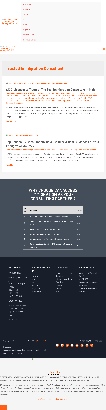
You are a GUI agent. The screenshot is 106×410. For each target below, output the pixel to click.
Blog (57, 291)
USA (33, 279)
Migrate (26, 9)
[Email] (87, 345)
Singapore (36, 289)
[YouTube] (77, 345)
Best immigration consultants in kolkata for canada (30, 98)
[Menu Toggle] (97, 4)
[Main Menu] (103, 49)
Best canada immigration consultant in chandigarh (70, 93)
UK (33, 282)
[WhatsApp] (82, 345)
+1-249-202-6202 (85, 279)
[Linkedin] (62, 345)
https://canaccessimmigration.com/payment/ (53, 399)
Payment (26, 30)
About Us (27, 4)
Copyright (59, 282)
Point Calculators (30, 40)
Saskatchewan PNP (53, 100)
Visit (25, 19)
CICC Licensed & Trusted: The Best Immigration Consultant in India (51, 89)
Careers (59, 285)
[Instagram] (72, 345)
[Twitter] (91, 345)
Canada (35, 276)
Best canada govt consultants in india (35, 93)
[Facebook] (57, 345)
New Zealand (37, 292)
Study (25, 14)
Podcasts (59, 288)
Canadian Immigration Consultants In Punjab (68, 98)
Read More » (11, 121)
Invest (25, 24)
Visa (88, 100)
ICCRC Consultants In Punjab (34, 100)
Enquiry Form (28, 35)
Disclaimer (60, 276)
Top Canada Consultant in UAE (74, 100)
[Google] (67, 345)
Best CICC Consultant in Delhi (57, 96)
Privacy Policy (42, 341)
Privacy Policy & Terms (64, 279)
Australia (35, 285)
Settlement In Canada (64, 273)
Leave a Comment (13, 93)
